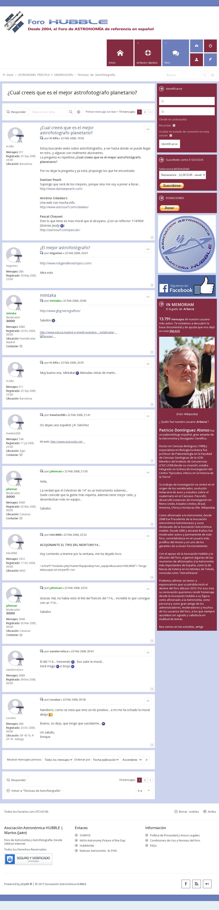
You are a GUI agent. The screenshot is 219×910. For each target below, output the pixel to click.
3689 (22, 675)
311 (21, 152)
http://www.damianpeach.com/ (61, 189)
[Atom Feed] (196, 884)
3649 (22, 502)
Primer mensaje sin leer (101, 112)
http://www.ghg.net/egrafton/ (60, 311)
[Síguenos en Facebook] (186, 884)
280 (21, 271)
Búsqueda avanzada (78, 112)
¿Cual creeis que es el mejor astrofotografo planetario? (72, 92)
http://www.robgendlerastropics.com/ (66, 263)
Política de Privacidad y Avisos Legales (175, 835)
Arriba (212, 811)
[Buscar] (205, 75)
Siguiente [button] (150, 112)
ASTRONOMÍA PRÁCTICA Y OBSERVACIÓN (45, 74)
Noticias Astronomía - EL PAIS (98, 851)
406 (21, 724)
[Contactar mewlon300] (20, 455)
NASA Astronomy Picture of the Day (102, 840)
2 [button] (145, 112)
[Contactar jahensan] (20, 518)
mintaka (48, 295)
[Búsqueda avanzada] (212, 75)
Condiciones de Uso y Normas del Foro (175, 840)
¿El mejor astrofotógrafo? (65, 247)
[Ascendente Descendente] (131, 759)
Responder (18, 111)
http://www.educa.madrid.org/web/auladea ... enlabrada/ (77, 332)
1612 (22, 559)
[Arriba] (151, 237)
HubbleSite (87, 845)
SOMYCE (85, 835)
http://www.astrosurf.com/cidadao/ (64, 207)
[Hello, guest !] (196, 59)
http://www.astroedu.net (66, 441)
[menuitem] (196, 46)
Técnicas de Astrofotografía (96, 74)
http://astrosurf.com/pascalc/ (60, 230)
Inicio (10, 74)
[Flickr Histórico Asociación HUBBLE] (207, 884)
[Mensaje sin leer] (42, 138)
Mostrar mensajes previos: (25, 759)
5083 (22, 327)
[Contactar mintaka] (20, 346)
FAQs (153, 845)
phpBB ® (26, 884)
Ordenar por (82, 759)
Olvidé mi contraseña (173, 119)
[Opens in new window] (48, 336)
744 (21, 439)
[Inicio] (78, 22)
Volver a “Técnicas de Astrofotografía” (36, 791)
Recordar (165, 125)
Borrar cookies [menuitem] (189, 811)
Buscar (71, 112)
